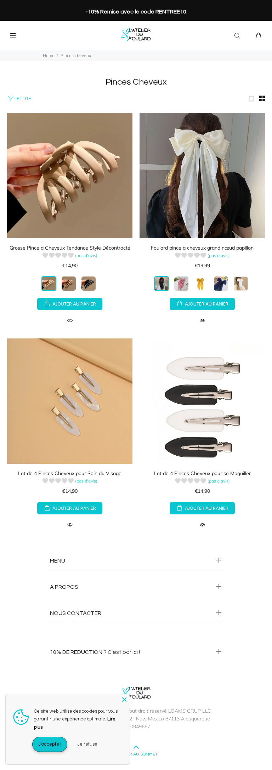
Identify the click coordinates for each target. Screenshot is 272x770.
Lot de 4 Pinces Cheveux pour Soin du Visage (69, 473)
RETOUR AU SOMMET (136, 754)
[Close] (124, 699)
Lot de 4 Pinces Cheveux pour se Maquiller (202, 473)
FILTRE (24, 98)
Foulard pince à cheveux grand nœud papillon (202, 248)
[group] (69, 256)
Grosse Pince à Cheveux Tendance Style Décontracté (70, 248)
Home (49, 55)
